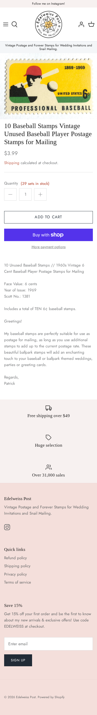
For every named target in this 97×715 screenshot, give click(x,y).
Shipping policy (17, 566)
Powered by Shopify (51, 697)
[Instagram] (7, 527)
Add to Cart (48, 217)
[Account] (80, 24)
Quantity (11, 183)
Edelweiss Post (26, 697)
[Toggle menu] (5, 24)
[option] (48, 86)
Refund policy (15, 558)
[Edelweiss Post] (48, 24)
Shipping (11, 163)
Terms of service (17, 582)
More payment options (49, 247)
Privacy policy (15, 574)
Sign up (18, 660)
